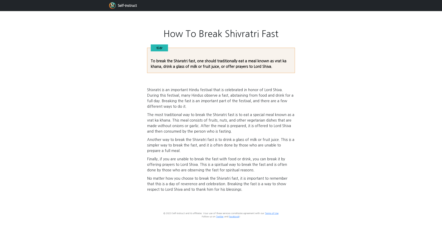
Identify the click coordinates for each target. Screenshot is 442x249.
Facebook (234, 216)
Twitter (220, 216)
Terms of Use (271, 213)
